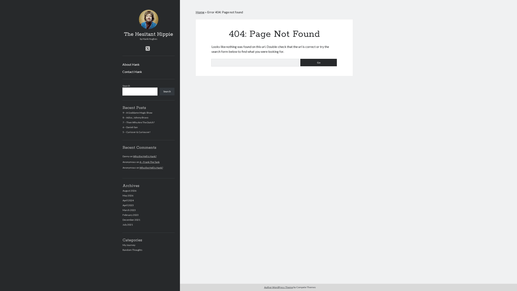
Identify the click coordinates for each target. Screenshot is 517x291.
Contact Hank (132, 72)
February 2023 (131, 214)
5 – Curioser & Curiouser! (137, 132)
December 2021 (131, 219)
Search (126, 85)
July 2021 (128, 224)
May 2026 (128, 195)
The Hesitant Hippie (148, 34)
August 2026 (129, 190)
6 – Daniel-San (130, 127)
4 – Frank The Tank (150, 161)
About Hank (131, 64)
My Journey (129, 245)
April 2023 (128, 205)
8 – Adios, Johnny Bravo (135, 117)
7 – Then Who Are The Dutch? (138, 122)
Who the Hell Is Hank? (145, 156)
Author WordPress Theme (278, 287)
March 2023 (129, 210)
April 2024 (128, 200)
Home (200, 12)
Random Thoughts (132, 249)
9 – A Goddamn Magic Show (137, 112)
